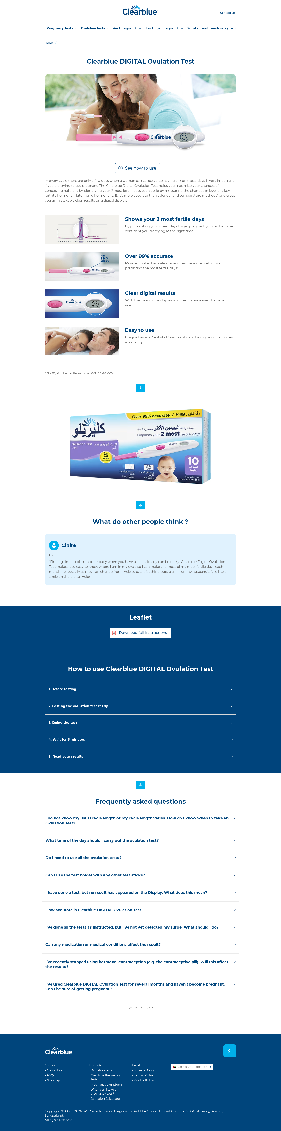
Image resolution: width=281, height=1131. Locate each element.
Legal (136, 1065)
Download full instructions (143, 632)
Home (49, 43)
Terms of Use (143, 1075)
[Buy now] (140, 388)
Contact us (227, 12)
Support (51, 1065)
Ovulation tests (102, 1070)
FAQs (51, 1075)
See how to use (140, 168)
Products (95, 1065)
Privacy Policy (144, 1070)
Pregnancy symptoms (107, 1084)
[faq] (140, 785)
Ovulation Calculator (105, 1099)
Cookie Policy (144, 1080)
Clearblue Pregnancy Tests (106, 1077)
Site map (53, 1080)
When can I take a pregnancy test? (103, 1092)
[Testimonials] (140, 505)
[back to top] (229, 1050)
